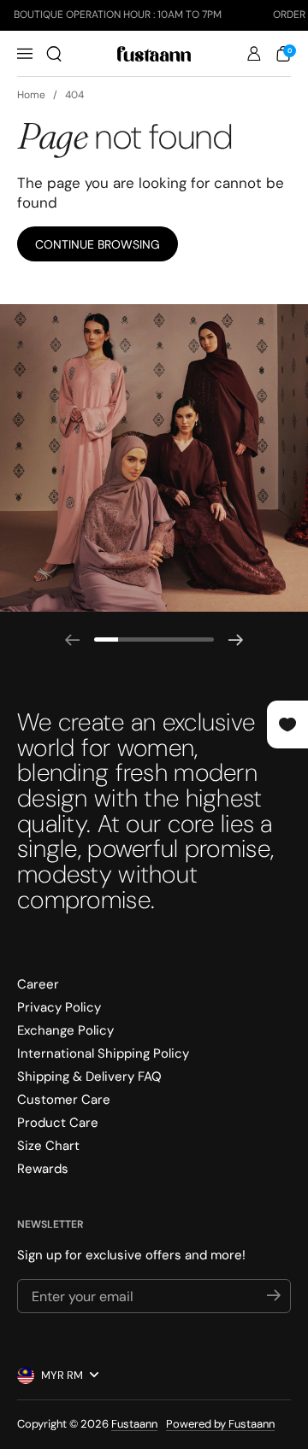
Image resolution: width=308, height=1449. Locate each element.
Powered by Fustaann (220, 1424)
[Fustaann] (154, 54)
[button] (54, 54)
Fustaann (134, 1424)
